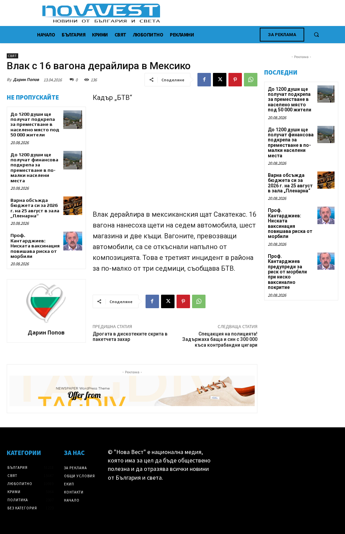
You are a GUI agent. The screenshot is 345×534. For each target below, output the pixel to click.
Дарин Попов (26, 79)
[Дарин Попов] (46, 303)
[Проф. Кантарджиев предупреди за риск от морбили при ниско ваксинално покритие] (326, 261)
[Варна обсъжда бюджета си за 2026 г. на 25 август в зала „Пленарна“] (72, 205)
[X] (219, 79)
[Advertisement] (175, 159)
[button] (316, 34)
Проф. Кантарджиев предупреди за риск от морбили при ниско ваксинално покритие (287, 271)
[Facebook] (204, 79)
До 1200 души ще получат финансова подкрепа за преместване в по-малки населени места (34, 167)
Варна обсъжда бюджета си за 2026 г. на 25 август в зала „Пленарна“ (34, 207)
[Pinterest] (235, 79)
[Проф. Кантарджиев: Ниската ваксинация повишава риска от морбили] (72, 241)
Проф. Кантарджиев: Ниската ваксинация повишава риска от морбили (35, 246)
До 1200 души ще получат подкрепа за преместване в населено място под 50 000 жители (34, 124)
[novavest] (190, 13)
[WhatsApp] (250, 79)
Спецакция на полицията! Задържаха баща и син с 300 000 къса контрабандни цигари (219, 339)
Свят (12, 56)
